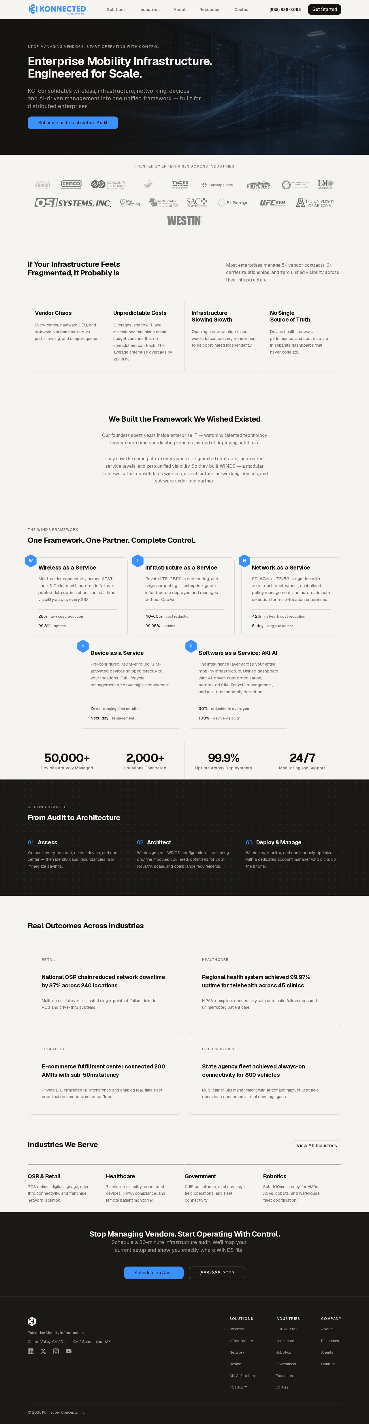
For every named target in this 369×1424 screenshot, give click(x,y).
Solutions (116, 9)
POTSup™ (238, 1387)
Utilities (282, 1387)
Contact (242, 9)
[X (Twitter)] (43, 1351)
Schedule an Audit (154, 1273)
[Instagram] (56, 1351)
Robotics (283, 1352)
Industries (150, 9)
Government (286, 1363)
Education (284, 1375)
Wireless (236, 1329)
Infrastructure (241, 1340)
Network (237, 1352)
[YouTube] (68, 1351)
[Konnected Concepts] (32, 1321)
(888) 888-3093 (285, 9)
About (180, 9)
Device (235, 1363)
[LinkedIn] (30, 1351)
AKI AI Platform (242, 1375)
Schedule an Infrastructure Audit (73, 123)
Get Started (324, 9)
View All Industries (317, 1146)
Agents (327, 1352)
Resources (210, 9)
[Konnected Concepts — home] (57, 9)
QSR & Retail (286, 1329)
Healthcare (285, 1340)
